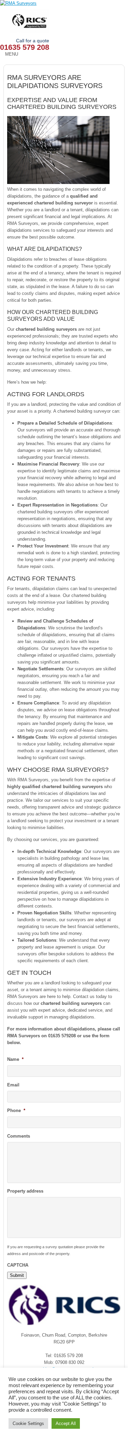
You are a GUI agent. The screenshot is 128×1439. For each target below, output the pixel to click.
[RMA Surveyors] (64, 3)
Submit (17, 1275)
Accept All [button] (66, 1423)
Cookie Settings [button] (28, 1423)
